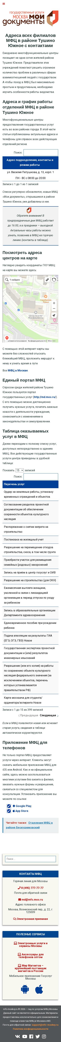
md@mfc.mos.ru (32, 899)
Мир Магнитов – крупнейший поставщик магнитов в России (30, 968)
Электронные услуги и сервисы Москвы (32, 944)
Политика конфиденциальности (30, 1029)
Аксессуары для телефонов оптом (31, 956)
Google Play (23, 806)
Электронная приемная (32, 918)
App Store (21, 811)
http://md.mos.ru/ (45, 397)
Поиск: (18, 152)
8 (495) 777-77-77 (32, 887)
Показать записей (19, 470)
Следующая (48, 715)
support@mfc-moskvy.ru (45, 1025)
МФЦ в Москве (18, 370)
